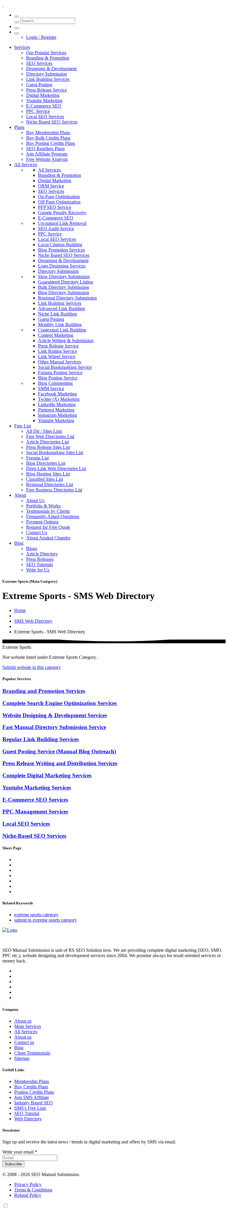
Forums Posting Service (60, 372)
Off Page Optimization (59, 201)
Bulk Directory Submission (63, 287)
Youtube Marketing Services (36, 787)
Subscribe (13, 1164)
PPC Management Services (35, 811)
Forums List (37, 457)
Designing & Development (51, 68)
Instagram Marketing (57, 415)
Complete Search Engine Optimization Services (59, 703)
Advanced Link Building (61, 308)
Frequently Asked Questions (52, 516)
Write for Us (37, 569)
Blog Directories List (45, 463)
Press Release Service (46, 89)
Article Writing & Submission (66, 340)
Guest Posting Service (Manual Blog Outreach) (59, 751)
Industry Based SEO (33, 1102)
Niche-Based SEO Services (34, 836)
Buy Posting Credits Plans (50, 143)
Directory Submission (46, 73)
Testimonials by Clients (48, 511)
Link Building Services (47, 79)
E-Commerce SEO (43, 105)
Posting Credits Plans (34, 1092)
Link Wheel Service (56, 356)
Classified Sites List (44, 479)
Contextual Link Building (62, 329)
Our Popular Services (46, 52)
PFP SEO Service (54, 207)
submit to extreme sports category (45, 919)
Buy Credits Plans (31, 1086)
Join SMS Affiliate (31, 1097)
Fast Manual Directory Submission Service (54, 727)
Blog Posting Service (57, 377)
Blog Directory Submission (63, 292)
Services (22, 47)
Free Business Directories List (54, 489)
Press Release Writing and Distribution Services (59, 763)
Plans (19, 127)
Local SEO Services (45, 116)
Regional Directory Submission (67, 297)
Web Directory (28, 1118)
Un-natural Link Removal (62, 223)
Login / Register (41, 37)
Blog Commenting (55, 383)
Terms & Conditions (33, 1189)
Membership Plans (31, 1081)
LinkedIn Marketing (57, 404)
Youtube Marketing (44, 100)
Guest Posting (39, 84)
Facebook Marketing (57, 393)
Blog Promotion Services (61, 249)
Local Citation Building (60, 244)
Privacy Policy (28, 1184)
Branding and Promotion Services (43, 691)
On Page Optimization (59, 196)
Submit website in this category (31, 667)
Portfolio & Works (43, 505)
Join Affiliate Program (46, 153)
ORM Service (51, 185)
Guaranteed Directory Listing (65, 281)
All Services (25, 164)
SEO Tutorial (26, 1113)
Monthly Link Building (60, 324)
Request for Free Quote (48, 527)
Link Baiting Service (57, 351)
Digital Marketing (42, 95)
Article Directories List (47, 441)
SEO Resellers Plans (45, 148)
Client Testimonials (32, 1052)
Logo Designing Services (62, 265)
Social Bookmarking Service (65, 367)
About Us (35, 500)
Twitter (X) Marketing (59, 399)
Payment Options (42, 521)
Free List (22, 425)
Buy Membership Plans (48, 132)
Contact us (24, 1042)
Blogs (31, 548)
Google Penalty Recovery (62, 212)
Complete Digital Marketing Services (46, 775)
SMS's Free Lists (30, 1108)
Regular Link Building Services (40, 739)
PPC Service (38, 111)
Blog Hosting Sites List (48, 473)
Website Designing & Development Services (54, 715)
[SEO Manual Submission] (9, 930)
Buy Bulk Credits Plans (48, 137)
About (20, 495)
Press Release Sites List (48, 447)
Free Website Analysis (47, 159)
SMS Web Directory (33, 621)
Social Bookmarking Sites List (54, 452)
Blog (18, 543)
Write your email (19, 1151)
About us (22, 1020)
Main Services (27, 1026)
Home (20, 610)
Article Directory (42, 553)
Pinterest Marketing (56, 409)
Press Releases (39, 559)
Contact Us (36, 532)
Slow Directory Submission (64, 276)
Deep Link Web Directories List (56, 468)
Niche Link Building (57, 313)
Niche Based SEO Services (51, 121)
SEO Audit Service (56, 228)
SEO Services (39, 63)
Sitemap (21, 1058)
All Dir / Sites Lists (44, 431)
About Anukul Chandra (48, 537)
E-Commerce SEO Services (35, 800)
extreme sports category (36, 914)
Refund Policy (27, 1195)
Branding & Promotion (47, 57)
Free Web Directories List (50, 436)
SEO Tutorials (39, 564)
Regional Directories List (49, 484)
